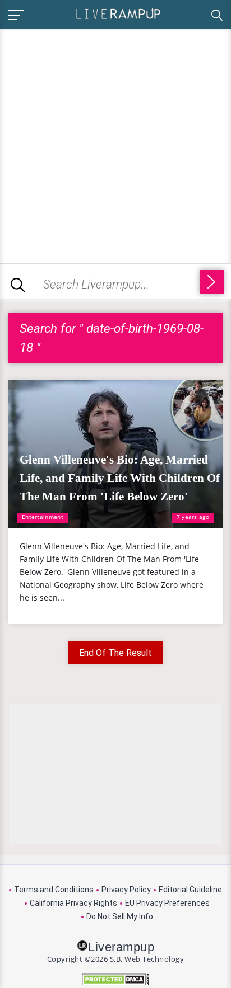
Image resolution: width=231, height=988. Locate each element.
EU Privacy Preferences (167, 903)
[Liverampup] (118, 13)
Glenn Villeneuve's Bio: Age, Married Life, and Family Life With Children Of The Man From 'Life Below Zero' (120, 478)
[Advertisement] (115, 144)
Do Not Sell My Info (119, 916)
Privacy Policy (126, 889)
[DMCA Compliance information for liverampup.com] (115, 979)
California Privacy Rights (73, 903)
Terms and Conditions (54, 889)
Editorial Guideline (190, 889)
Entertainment (42, 517)
